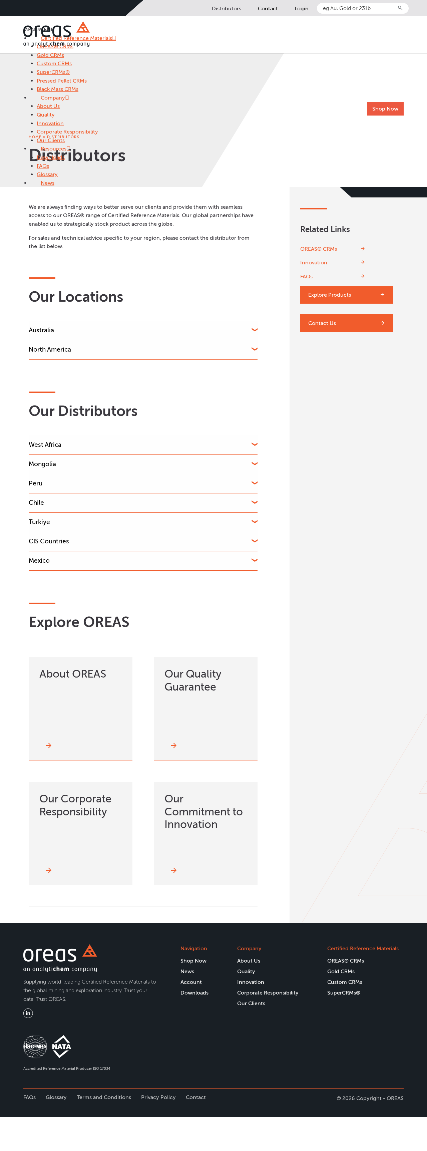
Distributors (226, 8)
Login (302, 8)
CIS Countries (49, 541)
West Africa (45, 444)
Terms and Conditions (104, 1097)
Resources (53, 148)
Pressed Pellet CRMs (62, 81)
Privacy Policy (158, 1097)
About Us (48, 106)
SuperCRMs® (53, 72)
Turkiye (39, 522)
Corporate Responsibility (67, 132)
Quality (46, 115)
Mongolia (42, 464)
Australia (41, 330)
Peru (35, 483)
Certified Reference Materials (363, 948)
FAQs (43, 166)
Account (191, 982)
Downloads (51, 157)
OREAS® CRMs (318, 248)
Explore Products (329, 295)
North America (50, 349)
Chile (36, 502)
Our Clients (51, 140)
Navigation (193, 948)
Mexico (39, 560)
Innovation (50, 123)
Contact (268, 8)
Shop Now (385, 109)
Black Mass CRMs (57, 89)
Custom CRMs (54, 63)
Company (53, 98)
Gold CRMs (50, 55)
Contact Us (322, 323)
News (47, 183)
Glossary (47, 174)
